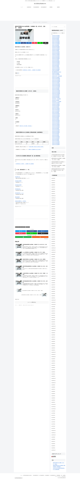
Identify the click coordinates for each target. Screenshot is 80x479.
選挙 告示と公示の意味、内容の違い (26, 125)
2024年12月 (54, 221)
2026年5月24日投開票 (56, 53)
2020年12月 (54, 326)
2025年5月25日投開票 (56, 120)
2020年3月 (53, 345)
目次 (61, 475)
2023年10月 (54, 252)
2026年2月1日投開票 (55, 73)
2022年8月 (53, 282)
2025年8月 (53, 204)
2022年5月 (53, 289)
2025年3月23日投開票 (56, 131)
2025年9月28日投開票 (56, 96)
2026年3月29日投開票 (56, 61)
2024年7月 (53, 232)
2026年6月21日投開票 (56, 47)
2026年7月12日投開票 (56, 43)
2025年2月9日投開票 (55, 139)
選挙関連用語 (58, 475)
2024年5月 (53, 237)
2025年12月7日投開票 (56, 82)
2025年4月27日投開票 (56, 124)
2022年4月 (53, 291)
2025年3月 (53, 215)
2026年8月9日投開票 (55, 38)
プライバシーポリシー (58, 476)
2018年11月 (53, 380)
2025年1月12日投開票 (56, 144)
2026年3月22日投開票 (56, 62)
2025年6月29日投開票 (56, 113)
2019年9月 (53, 358)
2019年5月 (53, 367)
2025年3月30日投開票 (56, 129)
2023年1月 (53, 271)
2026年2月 (53, 191)
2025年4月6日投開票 (55, 128)
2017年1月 (53, 428)
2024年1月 (53, 245)
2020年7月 (53, 337)
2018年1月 (53, 402)
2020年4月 (53, 343)
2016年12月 (54, 430)
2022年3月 (53, 293)
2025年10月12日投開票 (56, 93)
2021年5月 (53, 315)
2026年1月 (53, 193)
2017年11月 (53, 406)
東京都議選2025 (47, 475)
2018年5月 (53, 393)
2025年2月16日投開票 (56, 137)
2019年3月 (53, 371)
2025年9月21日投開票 (56, 97)
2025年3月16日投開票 (56, 132)
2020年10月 (54, 330)
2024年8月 (53, 230)
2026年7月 (53, 180)
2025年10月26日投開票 (56, 90)
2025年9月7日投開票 (55, 100)
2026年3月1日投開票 (55, 66)
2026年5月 (53, 184)
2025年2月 (53, 217)
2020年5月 (53, 341)
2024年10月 (54, 226)
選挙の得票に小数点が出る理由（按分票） (36, 146)
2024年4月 (53, 239)
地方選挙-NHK (17, 176)
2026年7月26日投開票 (56, 41)
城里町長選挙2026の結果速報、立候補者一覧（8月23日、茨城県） (58, 159)
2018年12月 (54, 378)
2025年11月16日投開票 (56, 86)
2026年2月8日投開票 (55, 70)
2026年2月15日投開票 (56, 69)
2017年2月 (53, 426)
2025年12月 (54, 195)
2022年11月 (53, 276)
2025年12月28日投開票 (56, 78)
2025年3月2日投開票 (55, 135)
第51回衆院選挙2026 (35, 475)
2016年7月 (53, 441)
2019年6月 (53, 365)
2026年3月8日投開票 (55, 65)
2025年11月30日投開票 (56, 84)
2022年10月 (54, 278)
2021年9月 (53, 306)
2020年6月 (53, 339)
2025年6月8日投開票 (55, 117)
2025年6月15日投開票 (56, 116)
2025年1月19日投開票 (56, 143)
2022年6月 (53, 287)
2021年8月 (53, 308)
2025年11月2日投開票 (55, 89)
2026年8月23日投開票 (56, 35)
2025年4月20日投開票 (56, 125)
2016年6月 (53, 443)
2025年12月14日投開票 (56, 81)
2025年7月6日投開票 (55, 112)
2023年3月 (53, 267)
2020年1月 (53, 350)
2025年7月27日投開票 (56, 108)
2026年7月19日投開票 (56, 42)
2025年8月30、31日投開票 (56, 101)
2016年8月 (53, 439)
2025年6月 (53, 208)
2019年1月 (53, 376)
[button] (45, 43)
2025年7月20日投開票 (56, 109)
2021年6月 (53, 313)
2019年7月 (53, 363)
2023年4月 (53, 265)
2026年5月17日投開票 (56, 54)
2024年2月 (53, 243)
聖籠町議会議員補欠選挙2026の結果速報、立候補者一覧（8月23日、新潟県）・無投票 (58, 170)
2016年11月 (53, 432)
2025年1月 (53, 219)
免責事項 (64, 475)
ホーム (21, 475)
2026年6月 (53, 182)
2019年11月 (53, 354)
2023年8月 (53, 256)
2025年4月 (53, 213)
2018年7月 (53, 389)
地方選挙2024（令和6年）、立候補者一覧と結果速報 (25, 163)
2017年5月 (53, 419)
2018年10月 (54, 382)
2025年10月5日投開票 (56, 94)
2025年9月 (53, 202)
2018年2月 (53, 400)
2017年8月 (53, 413)
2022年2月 (53, 295)
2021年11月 (53, 302)
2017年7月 (53, 415)
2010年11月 (53, 450)
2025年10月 (54, 200)
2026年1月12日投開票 (56, 77)
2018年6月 (53, 391)
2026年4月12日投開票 (56, 58)
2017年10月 (54, 408)
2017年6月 (53, 417)
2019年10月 (54, 356)
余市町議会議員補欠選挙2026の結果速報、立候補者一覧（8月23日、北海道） (58, 155)
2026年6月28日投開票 (56, 46)
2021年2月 (53, 321)
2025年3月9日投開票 (55, 133)
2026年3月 (53, 189)
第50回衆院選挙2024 (53, 475)
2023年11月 (53, 250)
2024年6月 (53, 234)
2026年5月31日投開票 (56, 51)
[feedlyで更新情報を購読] (23, 237)
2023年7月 (53, 258)
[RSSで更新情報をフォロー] (40, 237)
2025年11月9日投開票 (55, 88)
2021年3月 (53, 319)
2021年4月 (53, 317)
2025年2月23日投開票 (56, 136)
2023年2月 (53, 269)
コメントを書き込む (32, 302)
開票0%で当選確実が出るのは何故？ (35, 149)
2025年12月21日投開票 (56, 80)
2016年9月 (53, 437)
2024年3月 (53, 241)
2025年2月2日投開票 (55, 140)
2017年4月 (53, 421)
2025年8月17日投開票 (56, 104)
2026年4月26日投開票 (56, 55)
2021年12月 (54, 300)
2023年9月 (53, 254)
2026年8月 (53, 178)
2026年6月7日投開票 (55, 50)
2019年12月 (54, 352)
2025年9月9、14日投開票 (56, 98)
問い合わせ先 (63, 476)
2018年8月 (53, 387)
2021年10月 (54, 304)
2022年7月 (53, 284)
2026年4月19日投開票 (56, 57)
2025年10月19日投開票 (56, 92)
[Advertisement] (40, 15)
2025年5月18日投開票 (56, 121)
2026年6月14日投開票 (56, 49)
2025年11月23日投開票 (56, 85)
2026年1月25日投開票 (56, 74)
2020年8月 (53, 334)
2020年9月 (53, 332)
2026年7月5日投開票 (55, 45)
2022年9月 (53, 280)
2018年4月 (53, 395)
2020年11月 (53, 328)
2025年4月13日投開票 (56, 127)
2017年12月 (54, 404)
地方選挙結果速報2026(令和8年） (27, 475)
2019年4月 (53, 369)
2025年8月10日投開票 (56, 105)
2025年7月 (53, 206)
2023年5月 (53, 263)
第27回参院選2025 (41, 475)
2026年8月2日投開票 (55, 39)
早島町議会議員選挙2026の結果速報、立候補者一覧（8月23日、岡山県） (58, 162)
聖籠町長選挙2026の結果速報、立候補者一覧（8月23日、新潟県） (58, 166)
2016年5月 (53, 445)
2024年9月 (53, 228)
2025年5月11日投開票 (55, 123)
